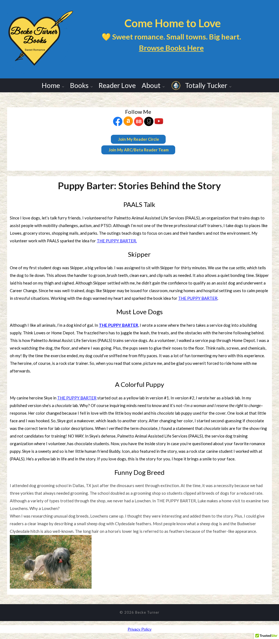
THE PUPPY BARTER (197, 298)
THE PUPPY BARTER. (117, 240)
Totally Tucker (205, 85)
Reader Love (117, 85)
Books (79, 85)
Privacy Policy (139, 629)
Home (51, 85)
